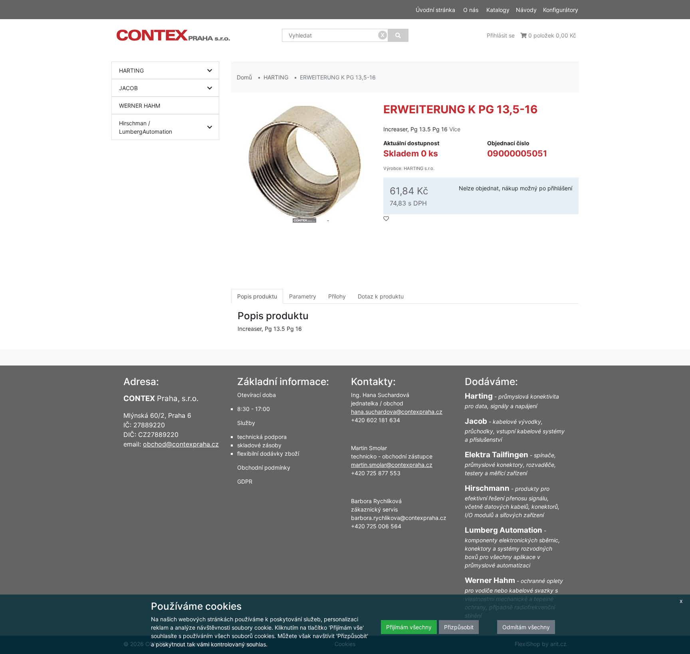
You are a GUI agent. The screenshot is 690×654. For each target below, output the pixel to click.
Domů (244, 77)
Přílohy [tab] (337, 296)
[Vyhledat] (398, 35)
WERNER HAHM (139, 105)
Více (454, 129)
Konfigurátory (560, 9)
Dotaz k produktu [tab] (381, 296)
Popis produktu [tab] (257, 296)
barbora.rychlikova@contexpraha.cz (398, 517)
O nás (470, 9)
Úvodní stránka (435, 9)
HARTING (131, 70)
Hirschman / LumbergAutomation (145, 127)
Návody (526, 9)
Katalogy (498, 9)
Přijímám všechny (409, 627)
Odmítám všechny (526, 627)
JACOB (128, 88)
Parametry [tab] (302, 296)
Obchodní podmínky (263, 467)
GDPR (244, 481)
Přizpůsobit (459, 627)
